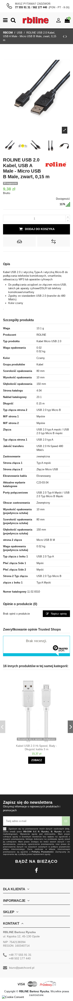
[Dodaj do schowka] (19, 241)
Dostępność (63, 198)
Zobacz (36, 760)
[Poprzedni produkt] (64, 36)
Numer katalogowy (14, 591)
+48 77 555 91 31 (20, 954)
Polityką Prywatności (43, 852)
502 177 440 (40, 7)
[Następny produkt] (66, 36)
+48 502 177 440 (20, 958)
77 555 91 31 (22, 7)
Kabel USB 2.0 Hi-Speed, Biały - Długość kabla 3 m (36, 747)
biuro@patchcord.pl (21, 967)
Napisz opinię (58, 613)
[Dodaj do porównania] (53, 241)
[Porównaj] (40, 741)
